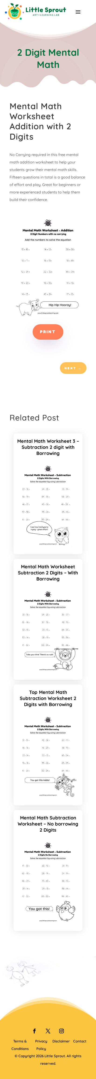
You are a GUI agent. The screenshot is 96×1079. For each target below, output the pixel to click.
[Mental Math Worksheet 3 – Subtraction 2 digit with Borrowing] (48, 545)
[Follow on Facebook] (34, 1031)
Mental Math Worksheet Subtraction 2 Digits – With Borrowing (48, 573)
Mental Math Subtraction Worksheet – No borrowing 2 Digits (48, 824)
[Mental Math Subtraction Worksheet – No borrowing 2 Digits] (48, 922)
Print (48, 331)
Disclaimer (61, 1041)
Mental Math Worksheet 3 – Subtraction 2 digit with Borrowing (48, 447)
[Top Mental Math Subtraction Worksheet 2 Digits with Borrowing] (48, 797)
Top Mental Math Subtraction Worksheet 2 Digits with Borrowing (48, 698)
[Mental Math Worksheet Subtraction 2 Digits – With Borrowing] (48, 671)
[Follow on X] (48, 1031)
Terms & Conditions (20, 1045)
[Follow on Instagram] (61, 1031)
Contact (79, 1041)
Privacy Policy (41, 1045)
